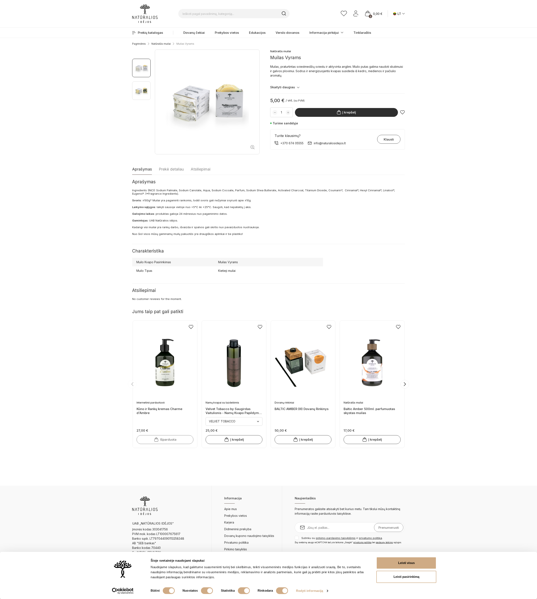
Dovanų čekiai (194, 33)
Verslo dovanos (287, 33)
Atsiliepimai (200, 169)
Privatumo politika (236, 542)
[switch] (207, 590)
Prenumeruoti (388, 528)
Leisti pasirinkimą (406, 576)
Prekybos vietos (227, 33)
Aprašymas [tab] (142, 169)
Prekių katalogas (150, 33)
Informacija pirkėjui (324, 33)
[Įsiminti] (402, 112)
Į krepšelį (349, 112)
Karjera (229, 522)
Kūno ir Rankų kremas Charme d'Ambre (159, 411)
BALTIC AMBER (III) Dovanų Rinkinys (301, 409)
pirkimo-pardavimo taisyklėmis (336, 538)
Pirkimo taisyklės (235, 549)
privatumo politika (370, 538)
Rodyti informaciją (309, 590)
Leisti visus (406, 563)
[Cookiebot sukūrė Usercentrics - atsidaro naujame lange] (122, 591)
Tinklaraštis (362, 33)
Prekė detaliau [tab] (171, 169)
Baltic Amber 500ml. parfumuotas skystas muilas (369, 411)
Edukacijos (257, 33)
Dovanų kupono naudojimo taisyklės (249, 536)
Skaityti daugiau (282, 87)
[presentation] (132, 384)
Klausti (389, 139)
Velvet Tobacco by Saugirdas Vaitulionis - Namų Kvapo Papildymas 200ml (234, 411)
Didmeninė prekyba (237, 529)
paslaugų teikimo (384, 542)
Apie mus (230, 509)
